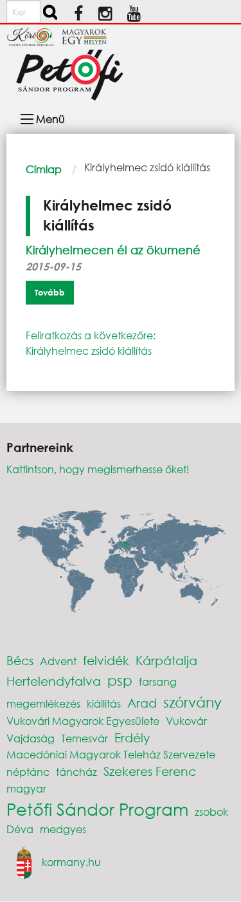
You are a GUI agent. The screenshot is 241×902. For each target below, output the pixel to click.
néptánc (27, 771)
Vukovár (186, 721)
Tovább (50, 292)
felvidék (106, 660)
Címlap (44, 169)
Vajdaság (30, 738)
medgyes (63, 829)
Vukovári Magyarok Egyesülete (82, 721)
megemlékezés (43, 703)
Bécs (19, 660)
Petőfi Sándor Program (97, 808)
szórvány (192, 702)
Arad (142, 702)
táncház (76, 771)
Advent (58, 661)
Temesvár (84, 738)
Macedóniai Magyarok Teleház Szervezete (110, 754)
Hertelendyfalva (53, 680)
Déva (19, 829)
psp (119, 680)
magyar (26, 788)
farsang (158, 681)
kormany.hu (71, 861)
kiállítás (104, 703)
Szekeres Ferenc (149, 771)
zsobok (211, 811)
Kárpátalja (166, 660)
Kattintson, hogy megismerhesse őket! (98, 469)
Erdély (132, 737)
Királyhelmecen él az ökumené (113, 250)
